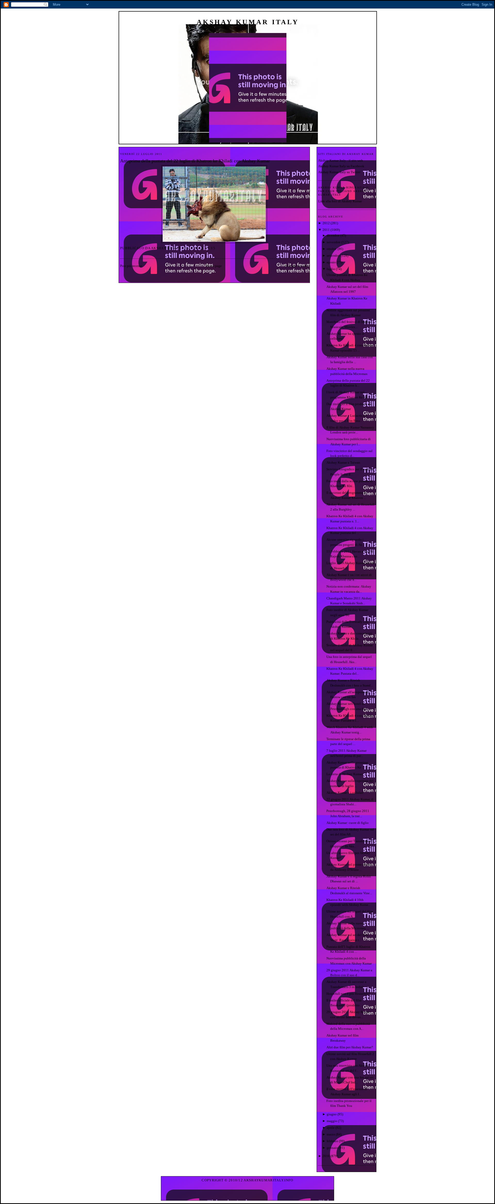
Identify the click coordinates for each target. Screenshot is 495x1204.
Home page (214, 266)
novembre (334, 242)
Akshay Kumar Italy (248, 22)
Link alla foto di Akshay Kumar (340, 201)
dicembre (333, 235)
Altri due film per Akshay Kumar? (349, 1047)
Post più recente (131, 266)
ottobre (332, 249)
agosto (331, 262)
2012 (326, 223)
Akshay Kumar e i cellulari (345, 793)
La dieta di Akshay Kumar (344, 774)
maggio (332, 1121)
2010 (326, 1156)
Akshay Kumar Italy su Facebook (341, 166)
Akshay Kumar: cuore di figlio (347, 823)
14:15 (210, 248)
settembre (333, 255)
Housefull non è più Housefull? (348, 994)
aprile (331, 1128)
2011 (326, 230)
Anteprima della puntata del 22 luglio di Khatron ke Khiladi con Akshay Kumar (195, 160)
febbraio (332, 1141)
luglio (331, 269)
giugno (332, 1114)
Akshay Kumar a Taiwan (343, 462)
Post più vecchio (296, 266)
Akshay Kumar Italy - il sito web (340, 160)
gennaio (332, 1148)
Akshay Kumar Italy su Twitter (339, 172)
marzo (331, 1134)
